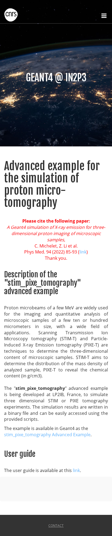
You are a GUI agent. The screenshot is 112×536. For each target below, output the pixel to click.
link (82, 252)
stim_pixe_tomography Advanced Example (47, 435)
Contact (56, 525)
